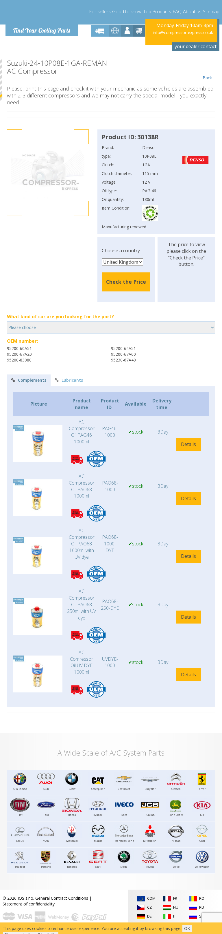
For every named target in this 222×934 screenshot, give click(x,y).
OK (187, 928)
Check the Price (126, 281)
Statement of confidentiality (29, 904)
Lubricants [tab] (72, 380)
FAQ (177, 11)
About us (192, 11)
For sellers (100, 11)
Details (188, 444)
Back (207, 77)
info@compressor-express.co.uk (183, 32)
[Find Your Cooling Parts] (41, 13)
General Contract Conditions (61, 898)
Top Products (157, 11)
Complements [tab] (32, 380)
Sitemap (211, 11)
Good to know (127, 11)
